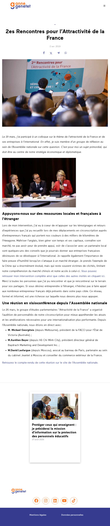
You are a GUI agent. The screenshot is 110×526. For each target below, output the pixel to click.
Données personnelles (72, 515)
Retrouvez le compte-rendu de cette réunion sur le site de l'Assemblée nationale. (50, 362)
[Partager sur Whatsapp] (66, 53)
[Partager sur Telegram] (58, 53)
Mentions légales (38, 515)
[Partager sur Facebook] (43, 53)
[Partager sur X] (51, 53)
